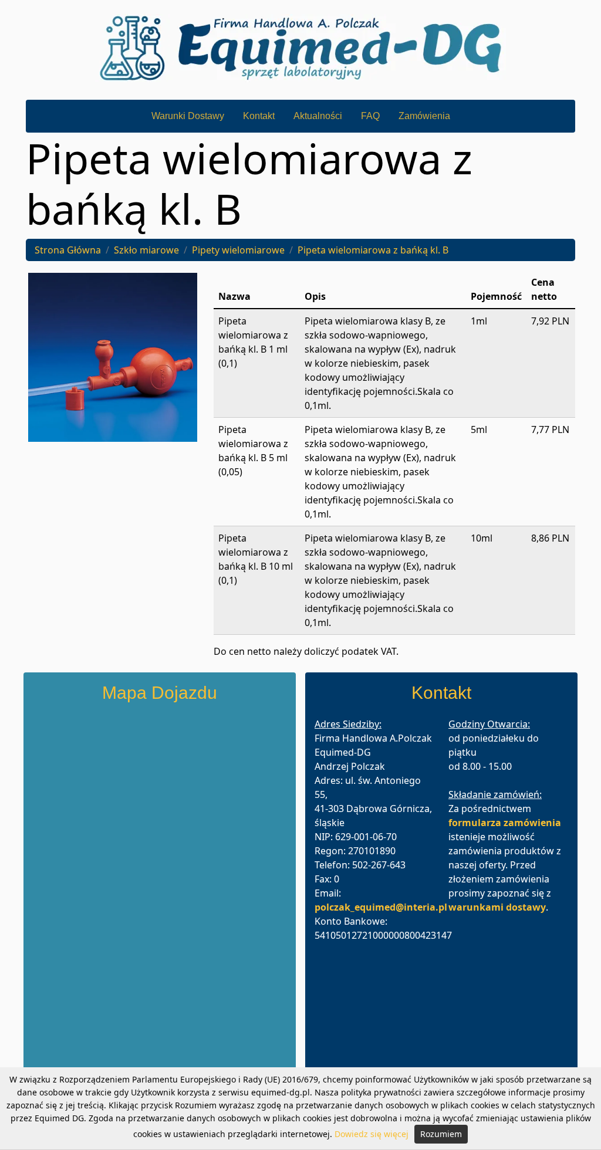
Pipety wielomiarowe (238, 249)
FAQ (370, 116)
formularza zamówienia (504, 822)
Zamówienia (424, 116)
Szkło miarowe (146, 249)
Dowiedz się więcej (371, 1133)
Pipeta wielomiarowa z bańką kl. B (373, 249)
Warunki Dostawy (187, 116)
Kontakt (259, 116)
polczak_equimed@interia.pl (381, 907)
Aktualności (317, 116)
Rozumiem (441, 1133)
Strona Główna (68, 249)
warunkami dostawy (497, 907)
